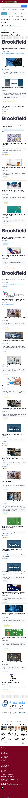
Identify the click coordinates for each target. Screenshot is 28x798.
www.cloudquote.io (14, 709)
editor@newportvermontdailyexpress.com (13, 784)
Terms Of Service (13, 713)
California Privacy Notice (9, 793)
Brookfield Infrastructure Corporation (9, 304)
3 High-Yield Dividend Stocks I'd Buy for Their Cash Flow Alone (14, 144)
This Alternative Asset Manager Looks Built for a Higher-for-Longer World (13, 386)
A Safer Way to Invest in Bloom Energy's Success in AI (14, 638)
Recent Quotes (4, 9)
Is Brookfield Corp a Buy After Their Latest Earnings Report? (12, 550)
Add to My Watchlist (5, 28)
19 (23, 37)
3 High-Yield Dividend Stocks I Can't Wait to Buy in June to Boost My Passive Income (14, 409)
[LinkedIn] (15, 717)
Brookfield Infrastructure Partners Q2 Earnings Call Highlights (14, 88)
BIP (8, 22)
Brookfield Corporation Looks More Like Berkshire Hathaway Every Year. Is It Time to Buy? (14, 593)
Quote (5, 30)
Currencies (11, 16)
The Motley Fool (5, 152)
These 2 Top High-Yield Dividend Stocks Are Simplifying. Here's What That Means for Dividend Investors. (14, 192)
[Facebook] (12, 717)
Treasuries (21, 16)
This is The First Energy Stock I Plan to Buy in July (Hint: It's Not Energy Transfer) (14, 256)
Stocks (10, 13)
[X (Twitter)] (9, 717)
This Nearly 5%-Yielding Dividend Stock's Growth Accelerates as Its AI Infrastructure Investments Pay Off (13, 615)
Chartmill (4, 111)
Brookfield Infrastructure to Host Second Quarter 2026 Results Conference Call (13, 280)
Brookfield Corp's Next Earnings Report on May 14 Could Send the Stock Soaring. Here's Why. (13, 572)
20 (25, 37)
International (16, 16)
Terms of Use (23, 792)
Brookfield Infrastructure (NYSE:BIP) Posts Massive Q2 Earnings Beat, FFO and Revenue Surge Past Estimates (14, 106)
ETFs (16, 13)
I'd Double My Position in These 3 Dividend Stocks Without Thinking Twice (14, 480)
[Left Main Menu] (2, 2)
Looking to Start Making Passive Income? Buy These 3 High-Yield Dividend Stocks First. (13, 458)
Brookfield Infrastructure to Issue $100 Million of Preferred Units (13, 49)
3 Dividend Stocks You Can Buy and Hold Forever (14, 364)
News (7, 16)
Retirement (5, 445)
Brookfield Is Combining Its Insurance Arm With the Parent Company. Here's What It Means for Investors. (14, 434)
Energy (11, 178)
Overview (3, 16)
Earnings (11, 101)
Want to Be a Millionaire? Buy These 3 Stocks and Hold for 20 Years (13, 168)
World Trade (12, 691)
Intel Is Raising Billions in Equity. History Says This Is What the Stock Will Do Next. (13, 67)
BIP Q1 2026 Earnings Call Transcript (11, 682)
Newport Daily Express (9, 792)
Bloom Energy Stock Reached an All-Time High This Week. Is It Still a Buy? (13, 527)
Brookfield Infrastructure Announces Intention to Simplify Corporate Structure (13, 238)
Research (21, 30)
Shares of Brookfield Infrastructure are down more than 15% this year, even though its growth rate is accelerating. (13, 262)
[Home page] (11, 2)
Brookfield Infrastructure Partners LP (9, 242)
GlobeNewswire (5, 55)
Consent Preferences (5, 797)
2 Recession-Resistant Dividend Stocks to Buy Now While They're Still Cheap (14, 501)
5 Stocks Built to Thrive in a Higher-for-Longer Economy (13, 341)
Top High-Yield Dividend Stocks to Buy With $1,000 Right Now (14, 318)
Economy (14, 101)
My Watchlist (14, 9)
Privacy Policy (21, 712)
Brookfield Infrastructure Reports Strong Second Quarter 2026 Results (13, 125)
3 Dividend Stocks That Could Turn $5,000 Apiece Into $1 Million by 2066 (14, 215)
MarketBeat (4, 99)
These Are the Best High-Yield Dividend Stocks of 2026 (14, 662)
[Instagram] (18, 717)
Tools (21, 13)
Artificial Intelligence (7, 101)
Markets (4, 13)
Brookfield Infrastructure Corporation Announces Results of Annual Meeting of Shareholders (13, 300)
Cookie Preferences (16, 793)
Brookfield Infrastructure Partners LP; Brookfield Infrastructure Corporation (14, 53)
